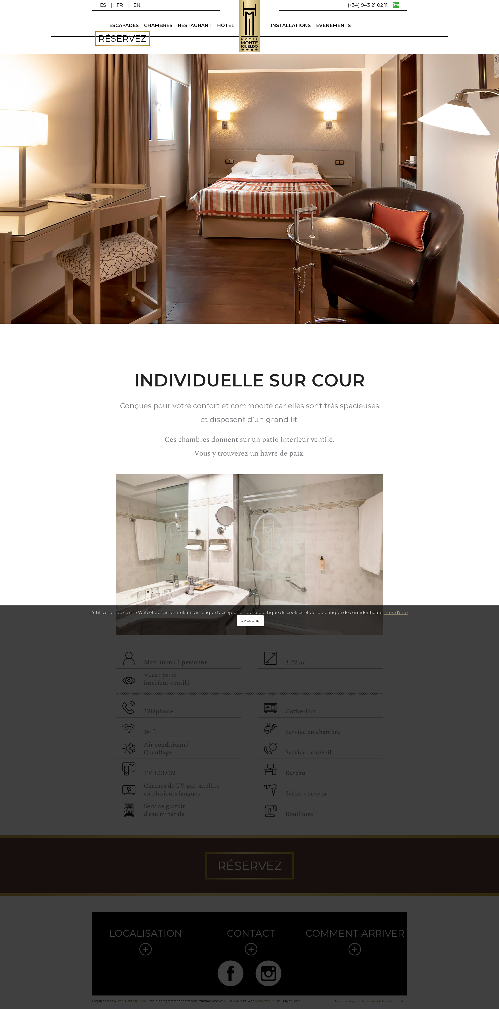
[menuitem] (105, 5)
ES (103, 5)
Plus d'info (396, 612)
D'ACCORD (250, 621)
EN (137, 5)
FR (120, 5)
